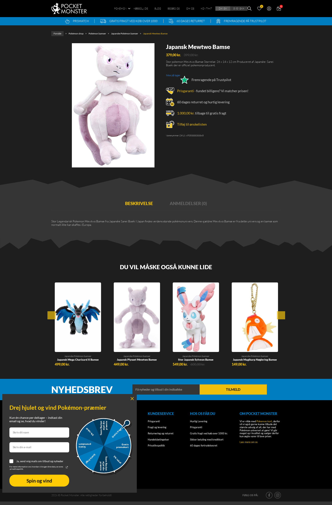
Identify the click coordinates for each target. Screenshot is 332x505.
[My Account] (269, 8)
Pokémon (120, 8)
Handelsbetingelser (158, 439)
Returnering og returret (160, 433)
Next (281, 315)
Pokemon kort (264, 421)
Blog (157, 8)
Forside (57, 33)
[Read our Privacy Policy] (67, 467)
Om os (190, 8)
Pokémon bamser (97, 33)
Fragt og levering (157, 427)
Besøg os (174, 8)
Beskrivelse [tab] (139, 203)
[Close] (132, 398)
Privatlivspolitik (156, 445)
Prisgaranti (185, 91)
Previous (51, 315)
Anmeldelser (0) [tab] (188, 203)
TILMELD (233, 389)
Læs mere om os (249, 442)
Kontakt (206, 8)
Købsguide (141, 8)
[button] (61, 347)
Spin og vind (39, 480)
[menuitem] (222, 8)
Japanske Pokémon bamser (124, 33)
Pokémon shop (76, 33)
